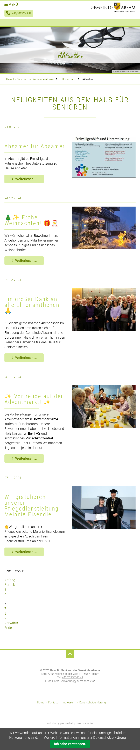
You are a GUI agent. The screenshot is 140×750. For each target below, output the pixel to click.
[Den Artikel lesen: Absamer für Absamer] (104, 177)
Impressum (68, 702)
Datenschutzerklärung (92, 702)
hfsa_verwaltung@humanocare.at (74, 681)
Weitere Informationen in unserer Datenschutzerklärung (85, 738)
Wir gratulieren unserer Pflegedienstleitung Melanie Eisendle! (31, 505)
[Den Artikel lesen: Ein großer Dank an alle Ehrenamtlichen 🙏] (104, 330)
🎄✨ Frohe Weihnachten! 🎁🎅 (31, 220)
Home (40, 702)
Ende (8, 628)
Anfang (9, 580)
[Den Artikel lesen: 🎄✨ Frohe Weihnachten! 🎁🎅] (104, 248)
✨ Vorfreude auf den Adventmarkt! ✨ (34, 399)
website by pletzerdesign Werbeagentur (70, 723)
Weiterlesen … (29, 180)
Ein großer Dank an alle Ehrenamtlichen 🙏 (32, 305)
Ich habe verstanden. (70, 744)
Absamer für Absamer (34, 146)
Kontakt (53, 702)
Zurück (9, 585)
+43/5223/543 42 (21, 13)
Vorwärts (11, 623)
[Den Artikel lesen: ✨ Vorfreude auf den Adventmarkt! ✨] (104, 427)
